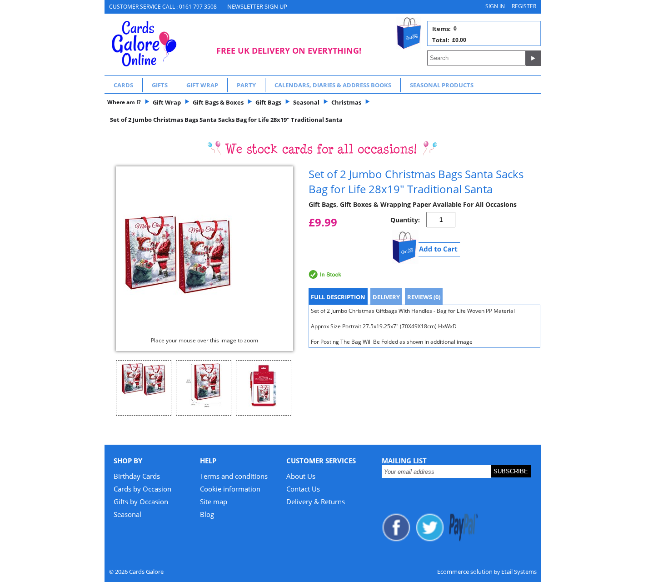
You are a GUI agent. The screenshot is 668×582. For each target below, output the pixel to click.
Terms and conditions (234, 476)
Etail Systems (519, 571)
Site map (213, 501)
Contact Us (303, 488)
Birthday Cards (137, 476)
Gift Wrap (202, 85)
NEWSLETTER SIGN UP (257, 6)
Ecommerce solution (465, 571)
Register (524, 6)
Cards (123, 85)
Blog (207, 514)
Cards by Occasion (142, 488)
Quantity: (405, 220)
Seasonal (127, 514)
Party (246, 85)
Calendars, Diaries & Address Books (332, 85)
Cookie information (230, 488)
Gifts (160, 85)
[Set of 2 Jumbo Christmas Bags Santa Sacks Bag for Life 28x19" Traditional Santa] (204, 255)
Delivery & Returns (315, 501)
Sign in (495, 6)
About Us (300, 476)
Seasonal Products (442, 85)
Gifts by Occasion (141, 501)
